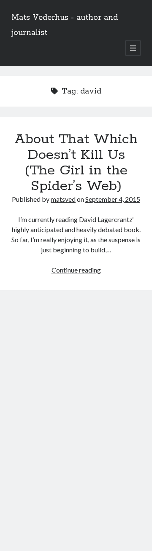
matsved (63, 199)
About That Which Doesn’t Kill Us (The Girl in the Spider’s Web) (76, 163)
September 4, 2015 (112, 199)
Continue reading (76, 270)
